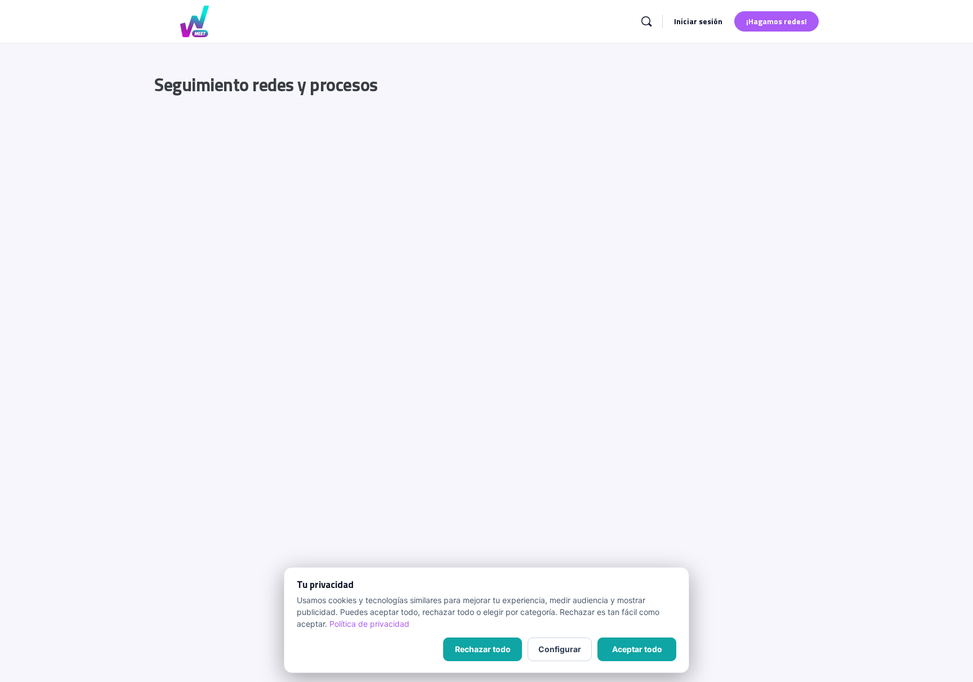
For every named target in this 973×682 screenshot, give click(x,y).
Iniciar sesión (698, 21)
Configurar (559, 649)
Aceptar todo (637, 649)
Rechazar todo (483, 649)
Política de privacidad (369, 623)
